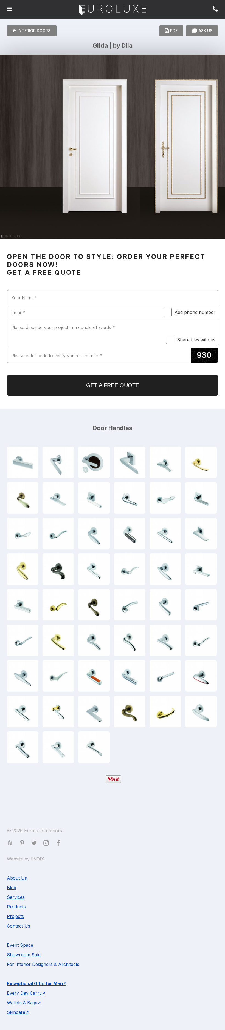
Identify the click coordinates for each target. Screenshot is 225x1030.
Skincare (16, 1012)
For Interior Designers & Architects (43, 964)
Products (16, 906)
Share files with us (196, 339)
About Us (17, 878)
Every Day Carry (24, 993)
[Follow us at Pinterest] (23, 844)
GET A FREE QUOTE (112, 385)
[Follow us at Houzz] (11, 844)
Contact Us (18, 926)
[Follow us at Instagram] (47, 844)
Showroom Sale (24, 954)
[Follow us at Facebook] (59, 844)
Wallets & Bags (22, 1002)
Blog (11, 887)
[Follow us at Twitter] (35, 844)
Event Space (20, 945)
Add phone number (195, 312)
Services (16, 897)
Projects (15, 916)
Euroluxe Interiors (112, 10)
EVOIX (37, 859)
